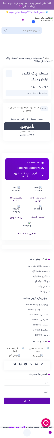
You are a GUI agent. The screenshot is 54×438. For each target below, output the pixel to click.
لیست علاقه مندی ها (38, 266)
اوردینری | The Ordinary (37, 304)
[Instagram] (40, 365)
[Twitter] (13, 365)
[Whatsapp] (35, 365)
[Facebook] (19, 365)
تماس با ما (43, 286)
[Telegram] (24, 365)
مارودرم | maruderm (38, 314)
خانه (47, 58)
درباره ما (44, 291)
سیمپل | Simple (40, 324)
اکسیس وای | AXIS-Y (37, 309)
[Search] (5, 30)
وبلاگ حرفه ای (41, 281)
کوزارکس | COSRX (39, 319)
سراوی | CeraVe (40, 330)
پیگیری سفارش (40, 276)
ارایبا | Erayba (41, 335)
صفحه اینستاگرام (40, 271)
